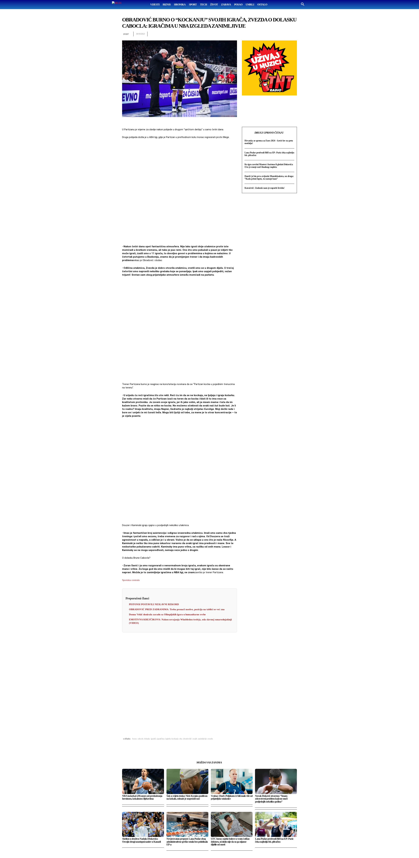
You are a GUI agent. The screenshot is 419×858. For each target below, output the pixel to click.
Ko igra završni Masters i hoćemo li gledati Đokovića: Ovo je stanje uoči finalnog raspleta (269, 165)
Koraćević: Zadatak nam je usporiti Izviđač (264, 188)
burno (134, 739)
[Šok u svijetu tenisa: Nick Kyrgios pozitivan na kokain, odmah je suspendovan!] (187, 781)
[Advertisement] (179, 192)
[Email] (278, 34)
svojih (194, 739)
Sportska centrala (131, 580)
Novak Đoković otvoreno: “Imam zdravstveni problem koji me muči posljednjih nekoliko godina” (271, 798)
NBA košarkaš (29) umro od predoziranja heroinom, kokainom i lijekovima (142, 797)
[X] (263, 34)
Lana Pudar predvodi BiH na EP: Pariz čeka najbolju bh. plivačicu (274, 840)
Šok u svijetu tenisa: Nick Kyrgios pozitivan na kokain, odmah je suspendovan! (186, 797)
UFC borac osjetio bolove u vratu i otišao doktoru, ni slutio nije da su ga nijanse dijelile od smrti (230, 841)
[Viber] (293, 34)
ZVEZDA (210, 739)
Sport (126, 34)
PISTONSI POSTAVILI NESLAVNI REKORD (154, 604)
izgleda (168, 739)
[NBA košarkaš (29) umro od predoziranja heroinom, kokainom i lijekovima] (143, 781)
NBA (180, 739)
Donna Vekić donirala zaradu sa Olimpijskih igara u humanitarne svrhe (167, 614)
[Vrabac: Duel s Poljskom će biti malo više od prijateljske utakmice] (232, 781)
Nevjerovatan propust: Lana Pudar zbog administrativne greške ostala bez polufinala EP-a (187, 841)
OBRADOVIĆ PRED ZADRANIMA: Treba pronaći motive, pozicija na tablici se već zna (177, 609)
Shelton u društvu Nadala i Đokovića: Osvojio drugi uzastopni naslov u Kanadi (141, 840)
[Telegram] (286, 34)
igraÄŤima (160, 739)
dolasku (147, 739)
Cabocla (140, 739)
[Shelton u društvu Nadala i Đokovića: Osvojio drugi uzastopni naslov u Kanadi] (143, 824)
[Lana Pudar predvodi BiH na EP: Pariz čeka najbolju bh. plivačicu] (276, 824)
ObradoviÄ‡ (187, 739)
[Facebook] (256, 34)
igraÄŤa (153, 739)
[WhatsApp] (271, 34)
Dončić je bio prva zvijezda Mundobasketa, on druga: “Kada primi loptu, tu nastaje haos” (269, 177)
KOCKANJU (175, 739)
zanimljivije (202, 739)
